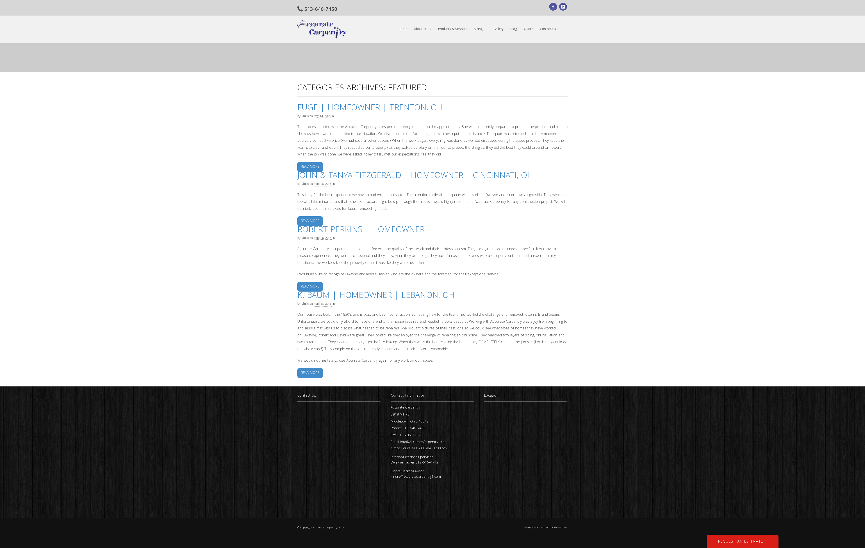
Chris (305, 116)
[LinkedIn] (563, 8)
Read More (310, 167)
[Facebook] (553, 8)
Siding (478, 29)
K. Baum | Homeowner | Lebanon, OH (376, 296)
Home (402, 29)
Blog (513, 29)
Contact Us (548, 29)
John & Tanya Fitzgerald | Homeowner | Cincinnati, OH (415, 176)
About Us (420, 29)
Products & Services (452, 29)
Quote (528, 29)
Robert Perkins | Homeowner (361, 230)
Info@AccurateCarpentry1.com (423, 442)
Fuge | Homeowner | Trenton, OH (370, 108)
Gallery (498, 29)
